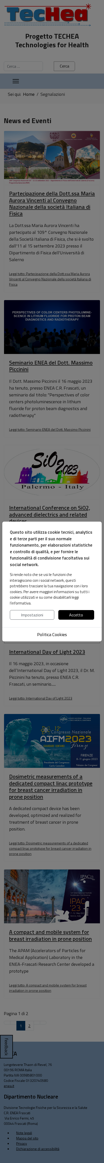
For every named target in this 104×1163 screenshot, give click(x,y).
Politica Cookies (52, 634)
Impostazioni (32, 615)
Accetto (76, 615)
